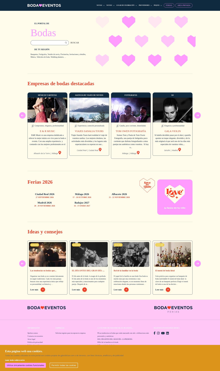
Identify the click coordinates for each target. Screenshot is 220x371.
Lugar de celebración (125, 5)
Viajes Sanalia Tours (89, 131)
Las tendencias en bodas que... (43, 271)
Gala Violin (173, 131)
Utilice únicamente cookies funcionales (25, 365)
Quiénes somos (33, 333)
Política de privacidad (35, 342)
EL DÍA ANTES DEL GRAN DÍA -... (88, 271)
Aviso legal (31, 339)
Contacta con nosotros (35, 336)
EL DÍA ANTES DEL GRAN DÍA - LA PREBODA (115, 339)
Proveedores (144, 5)
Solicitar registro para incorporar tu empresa (71, 333)
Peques (156, 5)
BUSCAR (75, 43)
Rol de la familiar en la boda (126, 271)
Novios (109, 5)
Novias (99, 5)
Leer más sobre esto (15, 360)
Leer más (34, 290)
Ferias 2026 (40, 182)
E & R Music (47, 131)
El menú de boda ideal (165, 271)
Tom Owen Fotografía (131, 131)
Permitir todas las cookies (63, 365)
